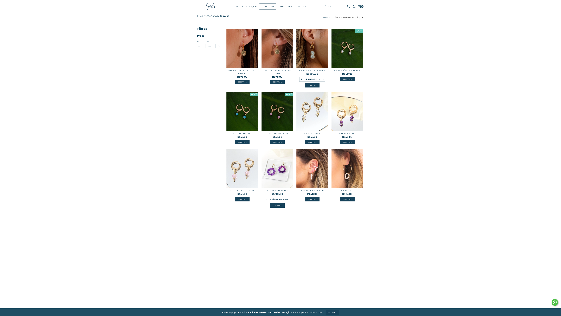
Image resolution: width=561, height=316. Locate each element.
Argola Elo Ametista (277, 190)
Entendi (332, 312)
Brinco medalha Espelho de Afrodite (242, 71)
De (198, 42)
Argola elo (347, 190)
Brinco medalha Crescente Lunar (277, 71)
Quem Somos (285, 6)
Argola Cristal (312, 133)
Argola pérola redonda (347, 70)
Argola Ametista (347, 133)
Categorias (267, 6)
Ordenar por (328, 17)
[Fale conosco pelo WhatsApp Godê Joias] (555, 302)
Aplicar (219, 46)
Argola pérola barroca (312, 70)
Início (239, 6)
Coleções (252, 6)
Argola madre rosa (277, 133)
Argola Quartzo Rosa (242, 190)
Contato (301, 6)
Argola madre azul (242, 133)
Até (208, 42)
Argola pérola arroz (312, 190)
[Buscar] (348, 6)
